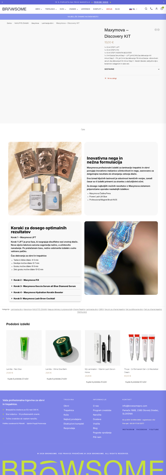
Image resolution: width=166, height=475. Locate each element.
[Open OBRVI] (41, 9)
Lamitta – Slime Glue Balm (56, 369)
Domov (9, 23)
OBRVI (101, 309)
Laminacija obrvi (47, 23)
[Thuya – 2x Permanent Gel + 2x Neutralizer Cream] (142, 348)
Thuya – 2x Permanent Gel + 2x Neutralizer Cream (141, 370)
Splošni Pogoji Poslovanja (36, 423)
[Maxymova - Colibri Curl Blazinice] (158, 29)
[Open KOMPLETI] (102, 9)
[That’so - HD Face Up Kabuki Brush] (155, 29)
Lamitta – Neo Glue (14, 369)
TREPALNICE (82, 312)
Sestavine (109, 69)
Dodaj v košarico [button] (24, 384)
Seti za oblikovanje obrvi (134, 309)
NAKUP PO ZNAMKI (22, 23)
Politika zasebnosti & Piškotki (14, 423)
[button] (2, 2)
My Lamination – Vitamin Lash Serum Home (100, 370)
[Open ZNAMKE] (77, 9)
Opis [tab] (83, 130)
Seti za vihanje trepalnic (153, 309)
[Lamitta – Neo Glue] (24, 348)
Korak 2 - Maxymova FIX (26, 280)
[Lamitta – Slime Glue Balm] (63, 348)
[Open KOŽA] (65, 9)
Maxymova (35, 23)
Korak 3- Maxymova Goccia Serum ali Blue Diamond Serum (45, 286)
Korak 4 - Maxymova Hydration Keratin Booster (38, 292)
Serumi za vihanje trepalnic (115, 309)
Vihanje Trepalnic (79, 309)
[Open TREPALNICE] (56, 9)
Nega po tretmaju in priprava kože (60, 309)
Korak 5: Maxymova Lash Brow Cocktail (34, 298)
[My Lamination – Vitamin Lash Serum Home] (102, 348)
